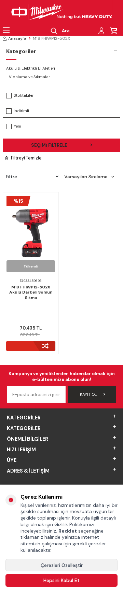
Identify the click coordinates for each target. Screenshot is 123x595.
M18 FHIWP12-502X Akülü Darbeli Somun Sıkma (31, 292)
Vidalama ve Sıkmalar (29, 77)
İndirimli (21, 111)
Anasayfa (17, 38)
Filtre (11, 177)
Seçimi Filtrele (49, 145)
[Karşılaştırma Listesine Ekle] (31, 346)
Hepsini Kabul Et (61, 580)
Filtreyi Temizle (26, 158)
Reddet (67, 531)
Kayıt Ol (88, 394)
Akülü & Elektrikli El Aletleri (30, 68)
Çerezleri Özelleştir (62, 565)
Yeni (17, 126)
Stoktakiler (23, 95)
